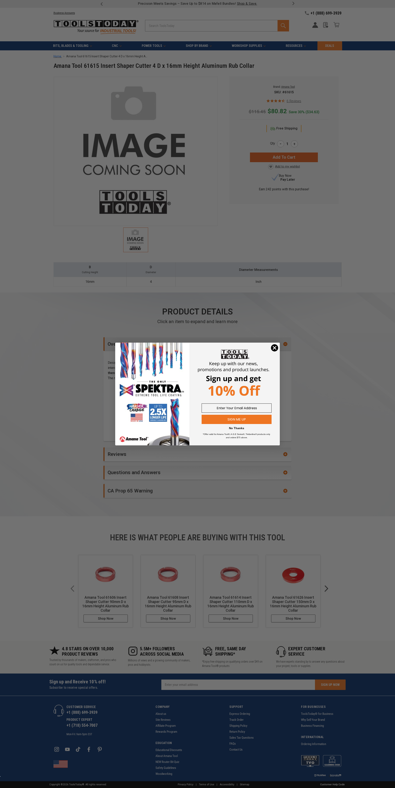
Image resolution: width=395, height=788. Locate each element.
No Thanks (236, 428)
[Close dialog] (274, 347)
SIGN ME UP (237, 419)
